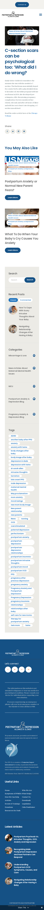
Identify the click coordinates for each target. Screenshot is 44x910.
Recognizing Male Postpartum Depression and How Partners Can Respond (25, 853)
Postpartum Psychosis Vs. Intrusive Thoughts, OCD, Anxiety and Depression (26, 839)
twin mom (15, 625)
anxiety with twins (19, 447)
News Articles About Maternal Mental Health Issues (21, 32)
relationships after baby (19, 610)
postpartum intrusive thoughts (20, 561)
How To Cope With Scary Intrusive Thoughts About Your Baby (26, 313)
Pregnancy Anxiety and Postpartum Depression (21, 591)
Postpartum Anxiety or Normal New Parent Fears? (21, 185)
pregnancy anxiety (19, 584)
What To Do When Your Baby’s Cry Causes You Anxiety (21, 238)
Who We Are (27, 790)
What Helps (26, 794)
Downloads (26, 800)
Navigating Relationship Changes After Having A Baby (26, 331)
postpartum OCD (19, 570)
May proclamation (19, 493)
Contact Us (26, 797)
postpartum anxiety (20, 537)
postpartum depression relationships (17, 550)
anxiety (14, 443)
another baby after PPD (21, 439)
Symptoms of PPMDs (13, 794)
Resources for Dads (12, 810)
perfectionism (17, 533)
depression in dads (19, 461)
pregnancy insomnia (20, 601)
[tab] (13, 300)
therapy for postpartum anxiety (20, 620)
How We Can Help (12, 797)
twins (27, 625)
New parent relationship (16, 509)
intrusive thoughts (19, 472)
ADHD (13, 436)
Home (7, 790)
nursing (24, 518)
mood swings (17, 501)
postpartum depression (16, 542)
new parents (16, 515)
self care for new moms (21, 615)
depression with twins (21, 464)
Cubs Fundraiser (28, 807)
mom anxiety (17, 497)
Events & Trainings (12, 804)
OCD (13, 522)
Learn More (13, 197)
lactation (15, 476)
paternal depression (20, 530)
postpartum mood (19, 567)
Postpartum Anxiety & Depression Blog (21, 170)
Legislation (26, 804)
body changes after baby (20, 452)
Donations (9, 807)
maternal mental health (18, 488)
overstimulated (18, 526)
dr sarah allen (17, 468)
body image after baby (21, 457)
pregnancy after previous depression (20, 579)
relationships (17, 605)
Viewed (13, 300)
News (13, 518)
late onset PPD (17, 479)
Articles (8, 800)
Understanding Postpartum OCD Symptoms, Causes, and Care (25, 868)
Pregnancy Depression (21, 597)
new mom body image (21, 505)
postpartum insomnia (21, 556)
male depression (18, 483)
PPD (12, 574)
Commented (25, 300)
